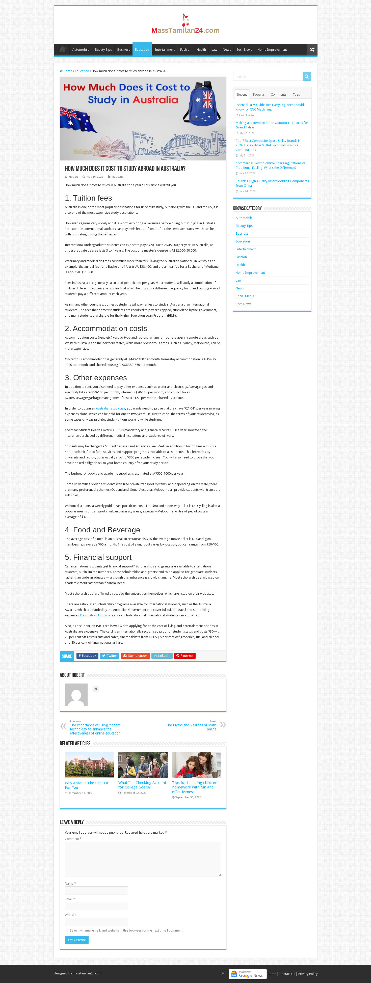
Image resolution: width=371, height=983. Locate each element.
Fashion (185, 49)
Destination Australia (95, 615)
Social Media (245, 296)
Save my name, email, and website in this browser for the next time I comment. (126, 930)
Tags (296, 94)
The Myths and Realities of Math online (191, 725)
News (227, 49)
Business (123, 49)
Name (70, 883)
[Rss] (223, 973)
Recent (242, 94)
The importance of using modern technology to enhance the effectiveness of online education (95, 727)
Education (142, 49)
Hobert (73, 176)
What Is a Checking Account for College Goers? (142, 784)
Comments (278, 94)
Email (70, 899)
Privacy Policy (307, 974)
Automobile (80, 49)
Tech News (244, 49)
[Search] (307, 76)
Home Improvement (272, 49)
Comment (73, 839)
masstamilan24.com (87, 973)
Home (62, 49)
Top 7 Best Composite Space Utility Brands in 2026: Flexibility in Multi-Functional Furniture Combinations (268, 145)
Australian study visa (110, 408)
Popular (258, 94)
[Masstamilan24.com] (185, 24)
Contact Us (287, 974)
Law (214, 49)
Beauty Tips (103, 49)
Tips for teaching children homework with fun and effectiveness (194, 787)
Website (70, 915)
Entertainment (165, 49)
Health (201, 49)
